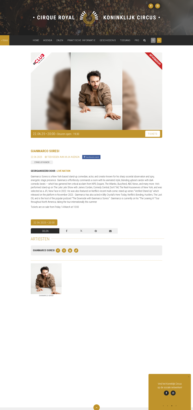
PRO (137, 40)
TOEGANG (125, 40)
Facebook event (92, 157)
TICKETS (152, 133)
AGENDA (47, 40)
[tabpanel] (170, 388)
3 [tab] (171, 405)
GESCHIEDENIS (108, 40)
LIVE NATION (63, 170)
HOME (36, 40)
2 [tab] (167, 405)
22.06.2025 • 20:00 (44, 222)
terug (5, 40)
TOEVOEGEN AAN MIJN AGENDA (63, 156)
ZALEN (59, 40)
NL (159, 40)
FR (153, 40)
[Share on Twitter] (81, 231)
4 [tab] (176, 405)
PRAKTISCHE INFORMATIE (82, 40)
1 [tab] (163, 405)
